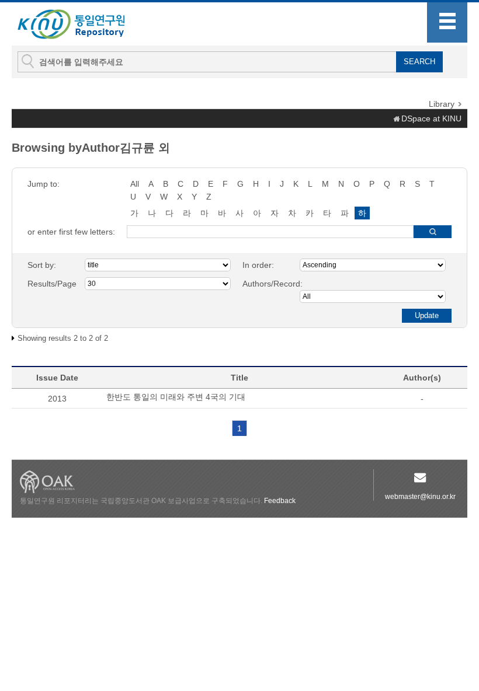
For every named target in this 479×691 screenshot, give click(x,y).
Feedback (280, 501)
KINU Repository (81, 24)
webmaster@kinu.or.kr (420, 497)
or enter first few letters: (71, 231)
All (134, 184)
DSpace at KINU (431, 118)
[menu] (447, 22)
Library (441, 104)
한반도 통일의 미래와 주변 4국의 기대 (175, 397)
